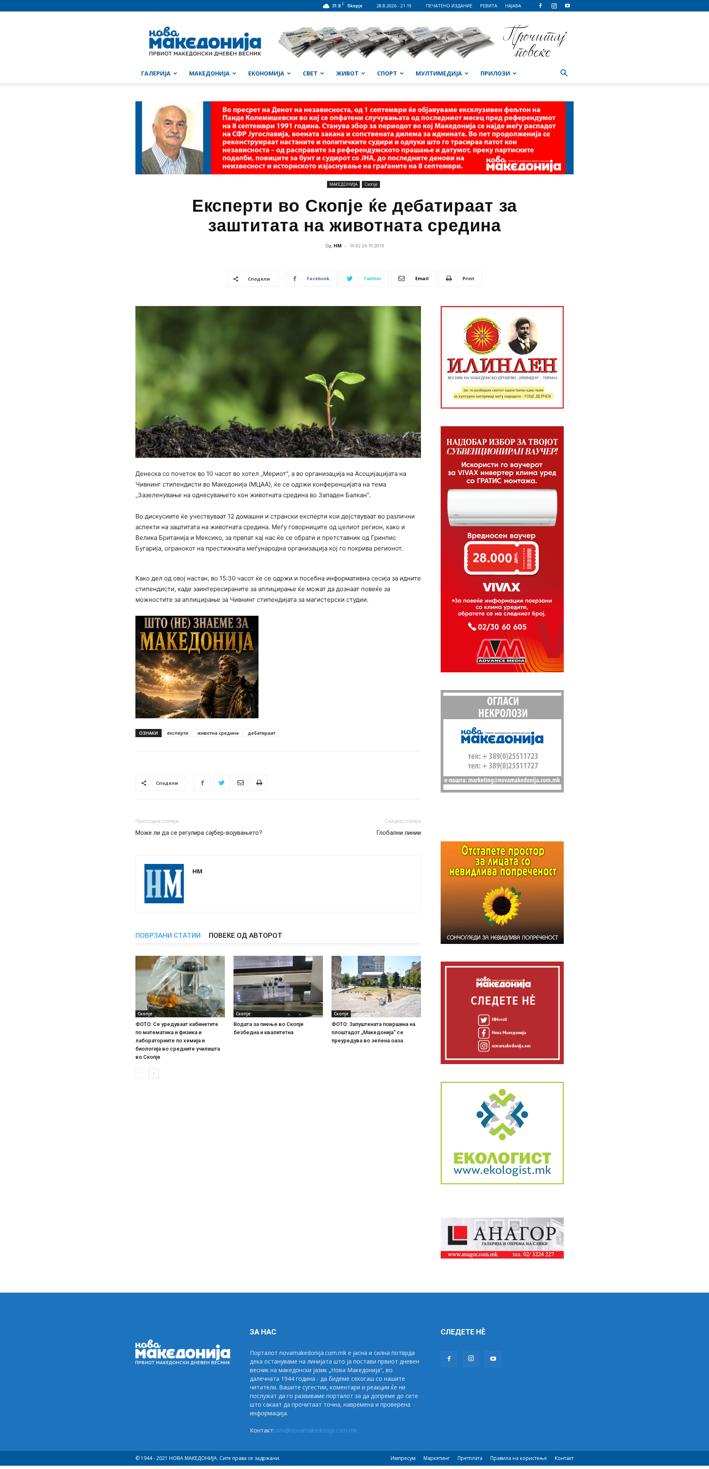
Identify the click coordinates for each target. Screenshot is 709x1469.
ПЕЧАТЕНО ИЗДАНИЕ (449, 5)
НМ (338, 245)
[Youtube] (567, 5)
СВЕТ (310, 73)
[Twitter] (221, 782)
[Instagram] (554, 5)
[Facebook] (540, 5)
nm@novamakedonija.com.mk (316, 1430)
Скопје (370, 184)
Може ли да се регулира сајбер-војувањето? (198, 832)
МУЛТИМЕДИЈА (439, 73)
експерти (177, 733)
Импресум (403, 1458)
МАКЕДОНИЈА (209, 73)
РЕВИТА (488, 5)
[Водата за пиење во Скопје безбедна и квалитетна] (278, 986)
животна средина (218, 733)
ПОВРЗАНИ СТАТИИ (168, 935)
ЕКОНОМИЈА (266, 73)
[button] (564, 74)
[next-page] (154, 1073)
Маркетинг (436, 1458)
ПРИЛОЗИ (495, 73)
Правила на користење (518, 1458)
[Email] (240, 782)
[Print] (259, 782)
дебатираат (261, 733)
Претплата (470, 1458)
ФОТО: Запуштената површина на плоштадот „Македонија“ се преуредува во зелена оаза (373, 1032)
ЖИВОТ (347, 73)
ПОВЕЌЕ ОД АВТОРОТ (245, 935)
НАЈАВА (513, 5)
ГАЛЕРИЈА (156, 73)
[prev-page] (140, 1073)
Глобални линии (398, 832)
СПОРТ (387, 73)
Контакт (564, 1458)
